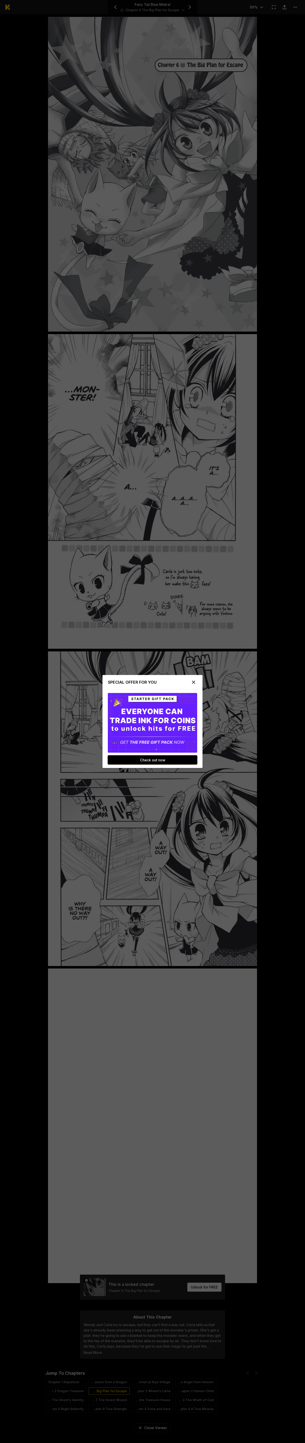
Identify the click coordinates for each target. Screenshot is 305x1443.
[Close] (193, 682)
